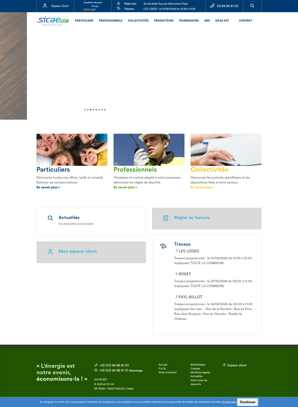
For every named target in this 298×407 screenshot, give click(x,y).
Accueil (163, 365)
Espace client (60, 6)
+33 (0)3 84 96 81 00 (113, 365)
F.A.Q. (162, 368)
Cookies (195, 368)
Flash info (130, 3)
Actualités (197, 376)
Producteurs (164, 20)
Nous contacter (168, 372)
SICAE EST (222, 20)
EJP (93, 10)
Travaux (129, 9)
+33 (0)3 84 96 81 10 (120, 370)
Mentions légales (200, 372)
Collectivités (138, 20)
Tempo (95, 6)
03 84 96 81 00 (227, 6)
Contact (245, 20)
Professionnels (110, 20)
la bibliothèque (118, 94)
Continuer (247, 402)
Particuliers (84, 20)
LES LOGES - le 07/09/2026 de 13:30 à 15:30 (169, 9)
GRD (207, 20)
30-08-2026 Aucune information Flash (166, 3)
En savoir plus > (48, 187)
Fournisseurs (189, 20)
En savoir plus (229, 402)
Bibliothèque (198, 365)
